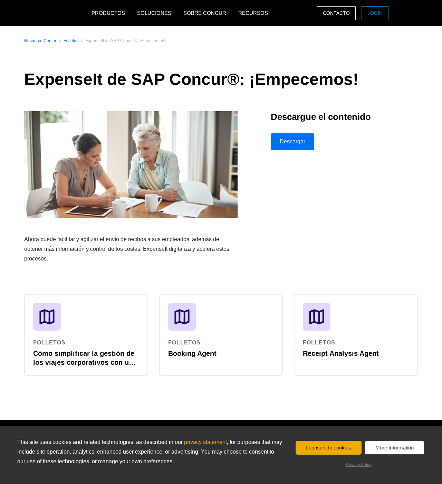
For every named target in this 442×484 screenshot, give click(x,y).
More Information (394, 447)
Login (375, 13)
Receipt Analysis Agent (341, 353)
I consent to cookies (328, 447)
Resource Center (40, 40)
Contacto (336, 13)
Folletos (71, 40)
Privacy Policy (359, 464)
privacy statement (205, 442)
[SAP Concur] (56, 13)
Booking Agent (192, 353)
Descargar (292, 141)
